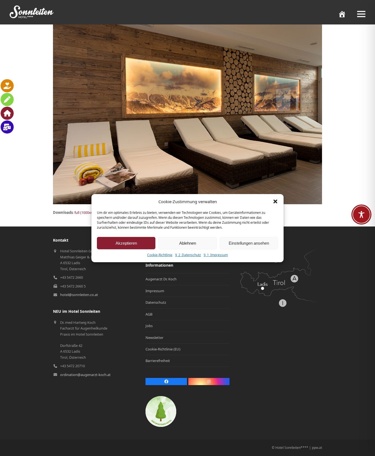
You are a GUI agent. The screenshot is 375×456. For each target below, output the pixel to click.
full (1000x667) (86, 212)
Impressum (154, 290)
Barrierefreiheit (157, 360)
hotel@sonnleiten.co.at (79, 294)
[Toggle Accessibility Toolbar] (361, 214)
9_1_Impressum (216, 255)
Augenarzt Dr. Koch (161, 279)
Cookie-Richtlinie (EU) (162, 349)
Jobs (149, 325)
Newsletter (154, 337)
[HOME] (339, 14)
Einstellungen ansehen (249, 243)
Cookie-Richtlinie (159, 255)
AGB (148, 314)
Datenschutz (155, 302)
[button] (275, 201)
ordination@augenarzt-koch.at (85, 374)
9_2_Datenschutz (188, 255)
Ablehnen (187, 243)
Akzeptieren (126, 243)
